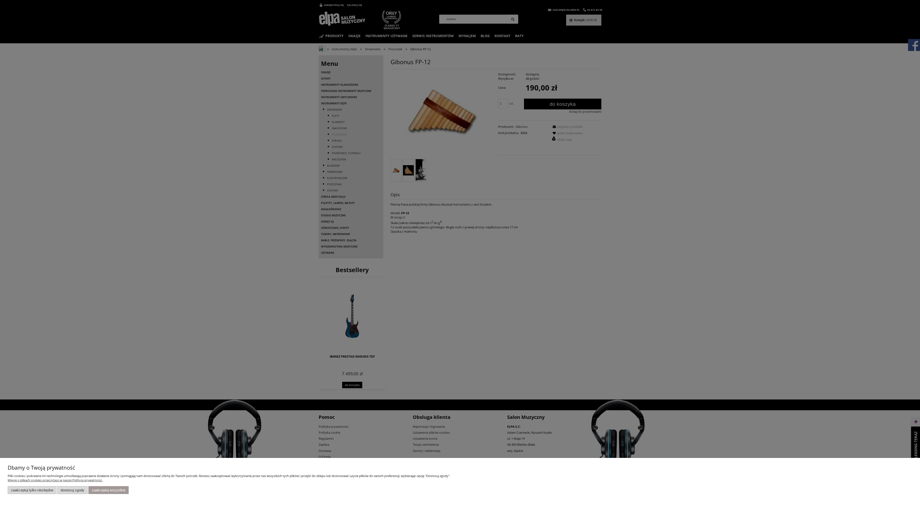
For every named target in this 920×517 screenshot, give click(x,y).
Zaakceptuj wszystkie (109, 490)
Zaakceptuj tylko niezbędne (32, 490)
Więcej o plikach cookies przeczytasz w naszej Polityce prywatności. (55, 480)
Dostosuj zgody (72, 490)
